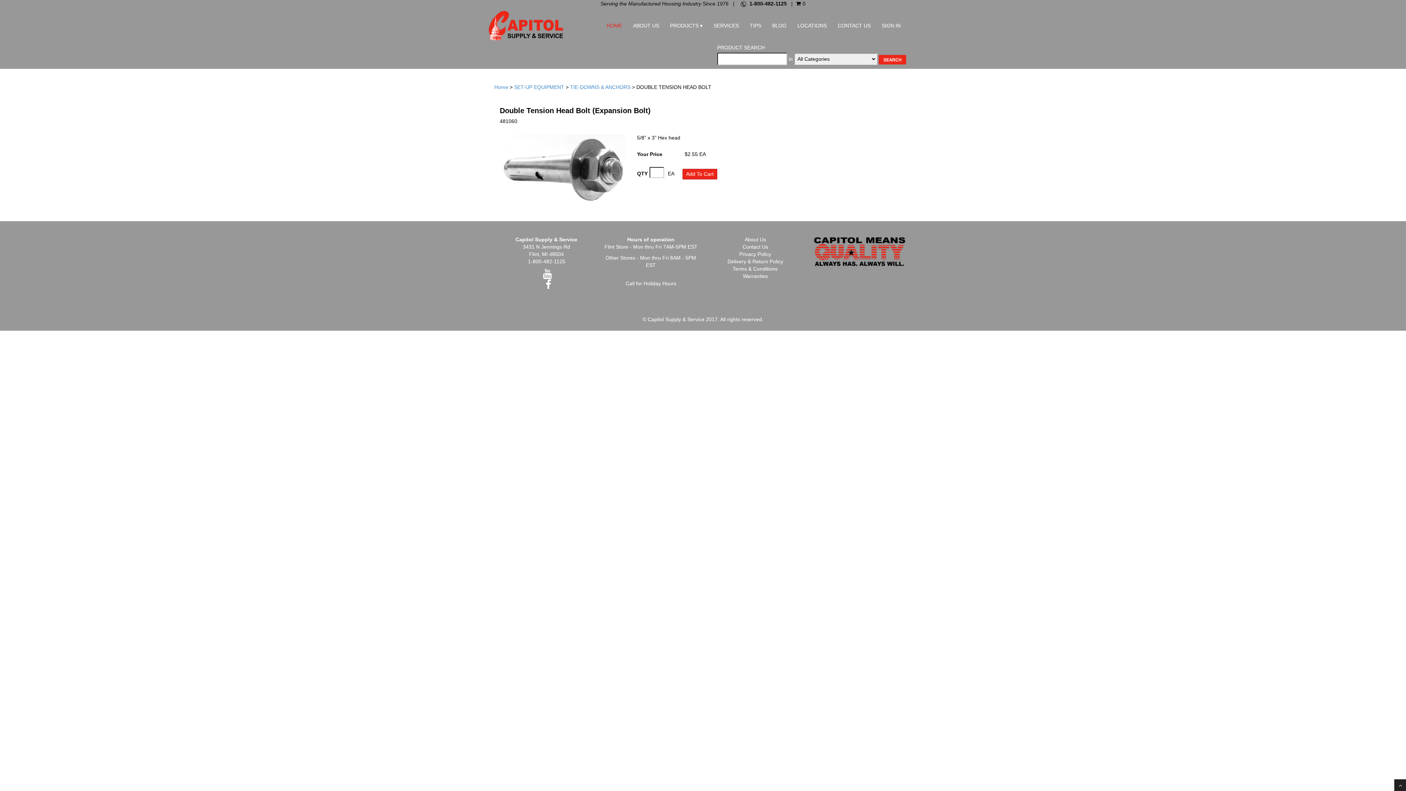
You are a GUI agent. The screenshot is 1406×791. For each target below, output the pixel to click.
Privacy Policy (755, 254)
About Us (646, 26)
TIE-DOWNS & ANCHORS (600, 87)
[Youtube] (547, 276)
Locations (812, 26)
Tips (755, 26)
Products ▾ (686, 26)
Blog (779, 26)
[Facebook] (548, 286)
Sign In (891, 26)
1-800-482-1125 (768, 4)
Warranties (755, 276)
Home (614, 26)
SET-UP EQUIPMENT (539, 87)
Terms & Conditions (755, 269)
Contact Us (854, 26)
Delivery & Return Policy (755, 261)
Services (726, 26)
